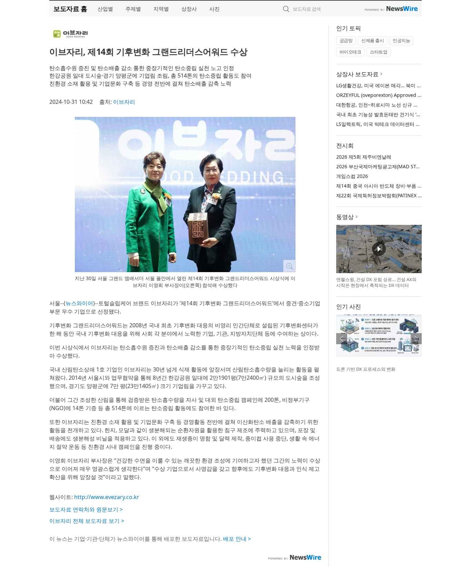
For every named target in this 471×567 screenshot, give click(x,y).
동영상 (345, 217)
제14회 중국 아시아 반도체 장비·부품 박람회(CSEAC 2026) (399, 185)
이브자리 (124, 102)
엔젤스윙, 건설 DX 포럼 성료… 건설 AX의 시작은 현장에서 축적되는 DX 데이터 (376, 282)
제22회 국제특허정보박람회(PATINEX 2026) (383, 195)
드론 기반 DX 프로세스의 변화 (365, 369)
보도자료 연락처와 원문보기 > (86, 509)
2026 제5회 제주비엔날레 (363, 156)
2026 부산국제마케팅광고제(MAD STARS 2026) (387, 166)
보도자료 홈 (70, 8)
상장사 (189, 8)
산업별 (105, 8)
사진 (214, 8)
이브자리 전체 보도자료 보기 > (86, 521)
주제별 (133, 8)
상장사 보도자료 (357, 74)
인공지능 (401, 40)
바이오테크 (350, 52)
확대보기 (289, 266)
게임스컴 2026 (352, 176)
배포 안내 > (237, 539)
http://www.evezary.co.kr (106, 497)
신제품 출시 (372, 40)
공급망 (346, 40)
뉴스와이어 (79, 303)
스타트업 (378, 52)
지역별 (161, 8)
